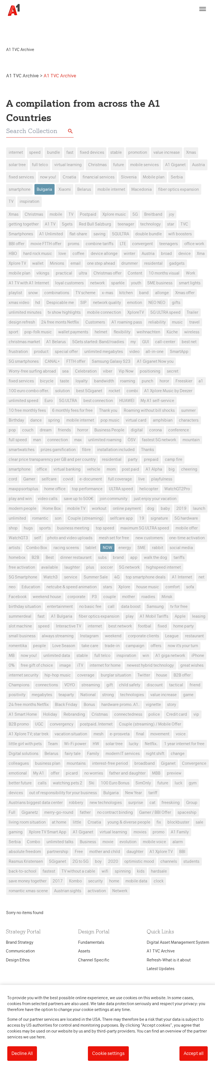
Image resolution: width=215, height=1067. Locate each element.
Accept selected (148, 637)
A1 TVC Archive (23, 75)
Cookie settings (108, 1053)
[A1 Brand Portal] (12, 10)
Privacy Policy (55, 445)
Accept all (194, 1053)
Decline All (22, 1053)
